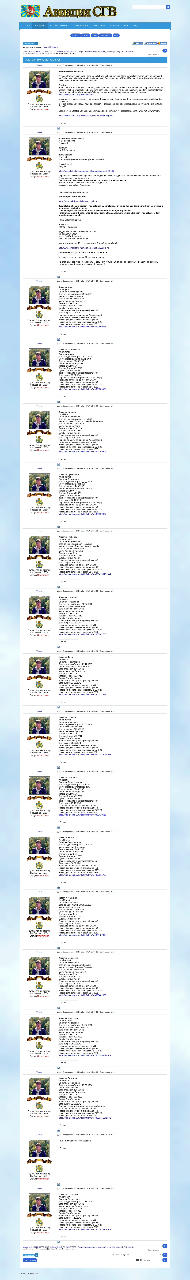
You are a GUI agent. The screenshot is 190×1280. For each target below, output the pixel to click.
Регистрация (106, 35)
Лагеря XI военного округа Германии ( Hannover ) (96, 52)
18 (113, 1188)
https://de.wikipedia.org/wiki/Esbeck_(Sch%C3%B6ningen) (85, 115)
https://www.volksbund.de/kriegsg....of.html (78, 201)
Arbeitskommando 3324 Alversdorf (35, 53)
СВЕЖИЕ (86, 35)
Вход (116, 35)
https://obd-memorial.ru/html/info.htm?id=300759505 (82, 452)
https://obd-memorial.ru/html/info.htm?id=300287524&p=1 (85, 1229)
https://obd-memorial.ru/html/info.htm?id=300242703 (82, 634)
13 (113, 892)
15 (113, 1012)
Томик (45, 47)
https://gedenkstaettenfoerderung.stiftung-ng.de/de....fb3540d (86, 171)
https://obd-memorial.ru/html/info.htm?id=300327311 (82, 694)
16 (113, 1072)
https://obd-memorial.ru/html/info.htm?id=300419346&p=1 (85, 574)
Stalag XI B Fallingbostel (124, 52)
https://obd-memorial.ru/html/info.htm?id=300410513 (82, 815)
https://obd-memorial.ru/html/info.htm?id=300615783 (82, 875)
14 (113, 952)
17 (113, 1135)
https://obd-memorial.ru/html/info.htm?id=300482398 (82, 995)
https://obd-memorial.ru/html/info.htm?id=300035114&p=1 (85, 1118)
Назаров (53, 47)
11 (113, 771)
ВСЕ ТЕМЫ (75, 35)
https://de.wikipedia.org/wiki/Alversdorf (76, 95)
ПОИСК (94, 35)
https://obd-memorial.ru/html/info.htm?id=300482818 (82, 935)
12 (113, 832)
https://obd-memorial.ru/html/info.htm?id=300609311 (82, 327)
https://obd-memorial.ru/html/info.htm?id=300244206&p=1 (85, 755)
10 (113, 711)
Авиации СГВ (27, 52)
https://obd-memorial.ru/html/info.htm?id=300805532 (82, 389)
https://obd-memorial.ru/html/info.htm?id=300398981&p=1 (85, 1055)
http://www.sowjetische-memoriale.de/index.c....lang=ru (84, 248)
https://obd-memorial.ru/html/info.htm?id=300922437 (82, 514)
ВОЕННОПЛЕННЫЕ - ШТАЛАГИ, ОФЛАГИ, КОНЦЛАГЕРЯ (55, 52)
